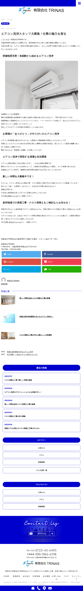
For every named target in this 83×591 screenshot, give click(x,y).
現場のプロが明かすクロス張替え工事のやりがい (22, 428)
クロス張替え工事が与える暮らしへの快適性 (35, 335)
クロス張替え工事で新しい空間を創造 (18, 380)
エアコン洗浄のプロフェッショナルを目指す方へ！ (23, 392)
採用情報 (36, 576)
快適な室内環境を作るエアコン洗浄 (20, 352)
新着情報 (4, 284)
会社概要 (46, 576)
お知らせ (41, 448)
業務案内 (16, 576)
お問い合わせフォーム (12, 222)
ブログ (66, 576)
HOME (7, 576)
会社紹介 (26, 576)
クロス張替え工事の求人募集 (15, 416)
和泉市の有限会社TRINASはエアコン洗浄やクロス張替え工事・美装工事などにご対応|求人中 (41, 571)
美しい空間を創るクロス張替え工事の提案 (34, 298)
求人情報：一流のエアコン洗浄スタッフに (22, 354)
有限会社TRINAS (13, 280)
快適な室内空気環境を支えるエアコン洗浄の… (36, 316)
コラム (41, 455)
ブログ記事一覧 (41, 470)
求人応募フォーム (10, 196)
